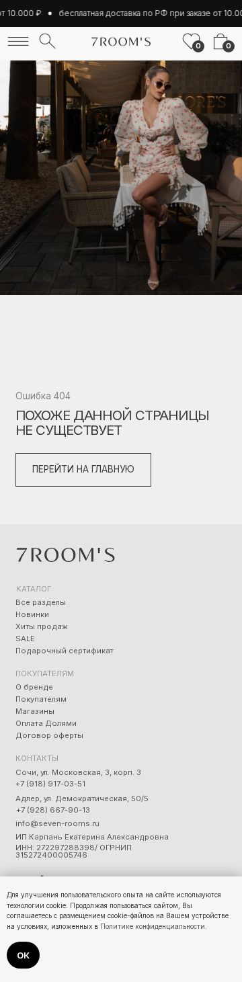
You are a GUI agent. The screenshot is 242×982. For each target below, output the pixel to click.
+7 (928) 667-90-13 (53, 810)
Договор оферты (49, 735)
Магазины (34, 711)
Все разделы (40, 602)
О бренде (34, 687)
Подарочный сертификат (64, 650)
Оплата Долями (46, 723)
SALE (25, 638)
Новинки (32, 614)
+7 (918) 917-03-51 (50, 783)
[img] (18, 41)
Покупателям (41, 699)
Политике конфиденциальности (152, 926)
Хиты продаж (41, 626)
